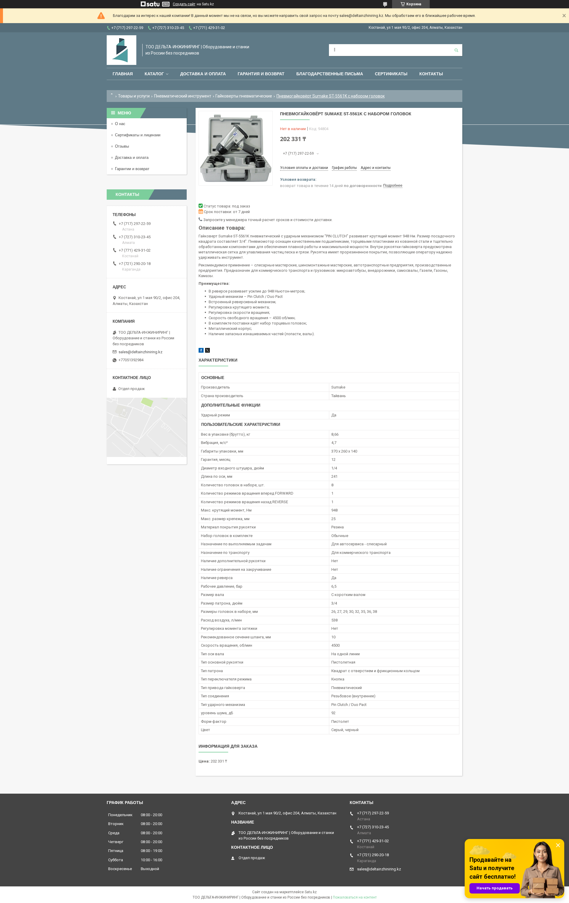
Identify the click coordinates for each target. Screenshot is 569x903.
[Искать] (456, 50)
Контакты (431, 73)
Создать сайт (184, 4)
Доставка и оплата (203, 73)
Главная (123, 73)
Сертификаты (391, 73)
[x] (207, 351)
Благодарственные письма (329, 73)
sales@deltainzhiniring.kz (140, 352)
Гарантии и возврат (132, 169)
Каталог (154, 73)
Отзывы (122, 146)
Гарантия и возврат (261, 73)
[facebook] (201, 351)
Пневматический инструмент (182, 96)
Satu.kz (311, 892)
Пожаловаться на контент (355, 897)
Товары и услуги (134, 96)
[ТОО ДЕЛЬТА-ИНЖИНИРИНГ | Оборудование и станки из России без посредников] (121, 50)
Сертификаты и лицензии (137, 135)
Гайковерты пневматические (243, 96)
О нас (120, 124)
